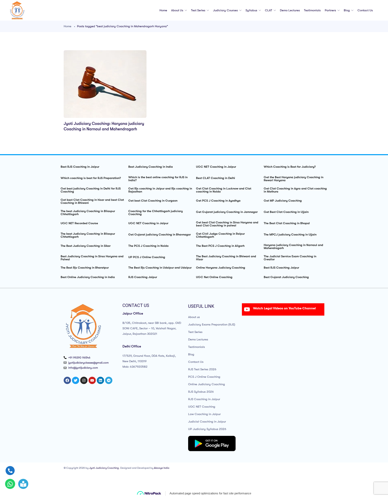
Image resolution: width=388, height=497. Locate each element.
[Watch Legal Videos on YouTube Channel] (247, 309)
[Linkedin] (100, 380)
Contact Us (365, 10)
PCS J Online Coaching (204, 377)
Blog (347, 10)
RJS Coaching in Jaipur (204, 399)
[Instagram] (84, 380)
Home (163, 10)
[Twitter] (75, 380)
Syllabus (252, 10)
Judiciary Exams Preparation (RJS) (211, 324)
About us (177, 10)
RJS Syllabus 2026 (201, 391)
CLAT (269, 10)
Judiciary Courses (226, 10)
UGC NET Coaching (201, 406)
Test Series (198, 10)
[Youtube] (92, 380)
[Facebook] (67, 380)
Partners (331, 10)
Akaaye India (161, 467)
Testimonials (312, 10)
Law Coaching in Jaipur (204, 414)
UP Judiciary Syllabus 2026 (207, 429)
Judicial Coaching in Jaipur (207, 421)
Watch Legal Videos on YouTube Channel (284, 308)
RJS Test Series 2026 (202, 369)
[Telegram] (108, 380)
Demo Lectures (290, 10)
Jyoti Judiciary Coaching (104, 467)
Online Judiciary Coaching (206, 384)
